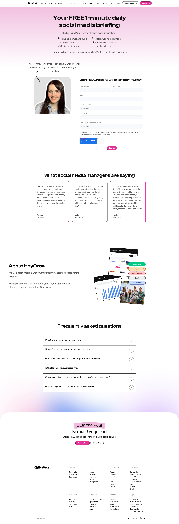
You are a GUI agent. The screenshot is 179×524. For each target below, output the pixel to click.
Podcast (132, 486)
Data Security (134, 509)
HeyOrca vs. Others (96, 499)
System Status (114, 509)
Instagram (113, 474)
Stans (71, 506)
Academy (113, 504)
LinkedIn (112, 477)
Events (132, 489)
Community (134, 472)
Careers (72, 502)
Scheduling (93, 474)
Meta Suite (93, 506)
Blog (131, 484)
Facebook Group (135, 474)
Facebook (113, 472)
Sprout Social (94, 502)
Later (91, 509)
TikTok (112, 484)
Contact (112, 499)
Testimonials (73, 504)
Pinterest (113, 479)
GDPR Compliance (136, 504)
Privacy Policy (134, 499)
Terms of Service (135, 502)
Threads (112, 482)
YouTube (112, 486)
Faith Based (73, 477)
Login (118, 3)
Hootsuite (93, 504)
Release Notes (114, 506)
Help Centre (114, 502)
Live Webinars (134, 477)
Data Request (134, 506)
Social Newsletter (135, 479)
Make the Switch (94, 3)
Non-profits (73, 472)
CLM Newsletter (135, 482)
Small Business (74, 474)
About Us (72, 499)
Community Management (94, 480)
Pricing (83, 3)
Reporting (93, 477)
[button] (47, 3)
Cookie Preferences (136, 511)
